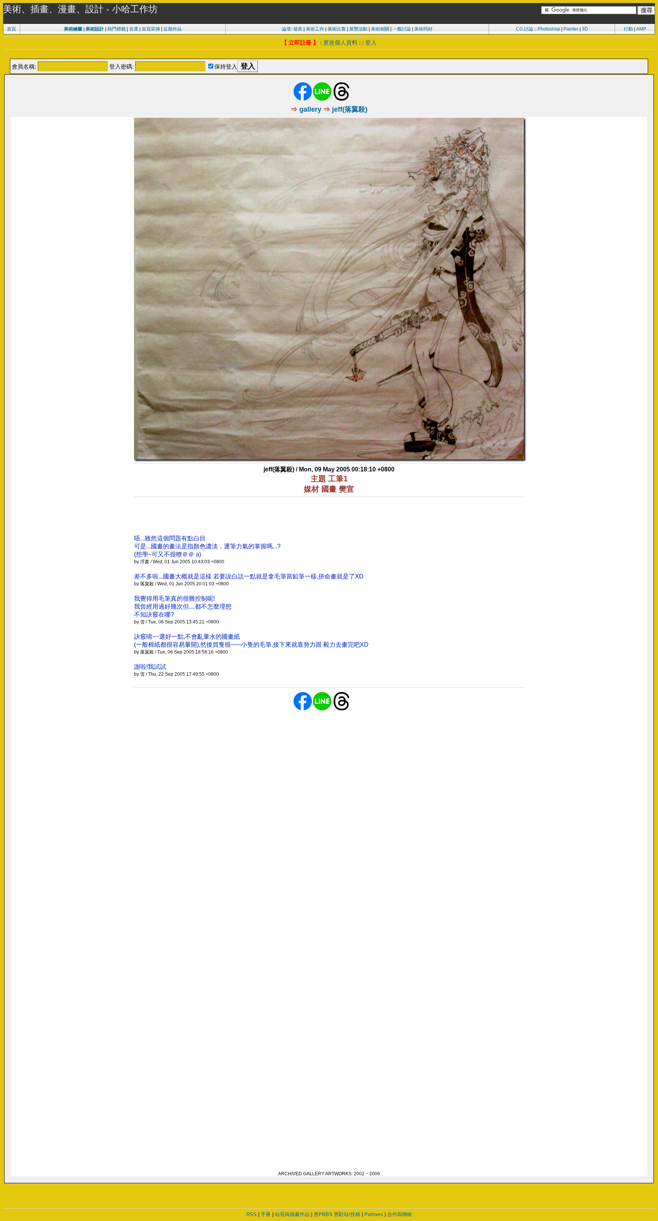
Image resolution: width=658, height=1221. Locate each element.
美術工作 (315, 29)
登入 (371, 42)
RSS (251, 1214)
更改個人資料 (340, 42)
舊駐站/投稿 (347, 1214)
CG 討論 (524, 29)
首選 (133, 29)
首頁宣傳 (151, 29)
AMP (641, 29)
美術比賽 (336, 29)
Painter (571, 29)
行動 (628, 29)
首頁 (11, 29)
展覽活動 (358, 29)
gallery (310, 109)
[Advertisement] (329, 55)
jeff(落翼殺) (349, 109)
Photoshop (549, 29)
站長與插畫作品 (292, 1214)
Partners (373, 1214)
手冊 (266, 1214)
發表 (297, 29)
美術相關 (380, 29)
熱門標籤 (116, 29)
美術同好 (423, 29)
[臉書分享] (303, 99)
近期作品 (172, 29)
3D (585, 29)
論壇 (286, 29)
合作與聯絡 (399, 1214)
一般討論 (402, 29)
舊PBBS (323, 1214)
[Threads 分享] (341, 99)
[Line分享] (322, 99)
